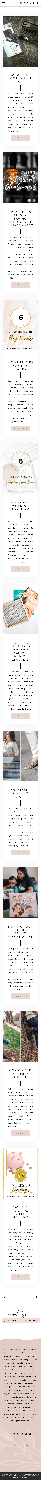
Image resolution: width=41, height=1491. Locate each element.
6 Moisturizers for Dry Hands (20, 364)
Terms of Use (20, 1445)
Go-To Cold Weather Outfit (20, 1074)
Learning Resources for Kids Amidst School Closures (20, 651)
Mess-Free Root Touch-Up (20, 78)
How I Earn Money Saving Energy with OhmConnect (20, 218)
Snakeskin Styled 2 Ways (20, 793)
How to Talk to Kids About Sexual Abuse (20, 932)
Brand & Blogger (27, 1476)
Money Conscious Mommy (20, 1474)
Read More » (20, 138)
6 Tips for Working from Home (21, 506)
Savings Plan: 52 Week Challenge (20, 1212)
